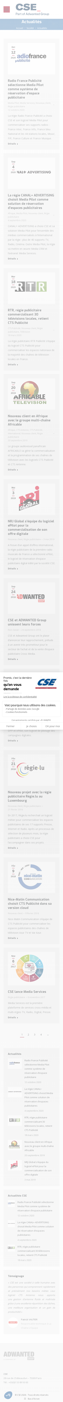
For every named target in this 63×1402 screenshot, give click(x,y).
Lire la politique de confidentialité (20, 696)
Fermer (10, 726)
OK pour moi (52, 726)
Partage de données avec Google (22, 708)
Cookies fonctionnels (16, 712)
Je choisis (31, 726)
